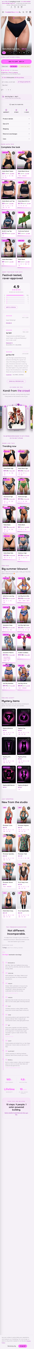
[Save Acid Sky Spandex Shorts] (13, 666)
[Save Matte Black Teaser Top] (13, 153)
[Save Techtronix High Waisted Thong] (27, 480)
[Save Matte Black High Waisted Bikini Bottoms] (27, 452)
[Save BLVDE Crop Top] (13, 213)
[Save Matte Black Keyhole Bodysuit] (13, 508)
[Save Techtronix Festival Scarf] (29, 213)
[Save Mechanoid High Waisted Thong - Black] (13, 480)
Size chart (5, 85)
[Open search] (23, 12)
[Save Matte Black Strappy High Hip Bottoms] (27, 508)
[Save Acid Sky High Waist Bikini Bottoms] (28, 608)
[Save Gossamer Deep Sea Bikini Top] (13, 608)
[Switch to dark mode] (19, 12)
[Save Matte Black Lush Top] (13, 183)
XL (19, 52)
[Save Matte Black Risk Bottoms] (13, 536)
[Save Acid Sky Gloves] (28, 666)
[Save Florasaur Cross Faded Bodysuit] (13, 808)
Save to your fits (17, 104)
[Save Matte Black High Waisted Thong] (29, 19)
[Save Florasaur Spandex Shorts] (13, 836)
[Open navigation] (2, 12)
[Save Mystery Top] (28, 711)
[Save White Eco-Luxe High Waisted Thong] (13, 578)
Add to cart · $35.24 (16, 61)
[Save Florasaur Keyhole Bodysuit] (28, 808)
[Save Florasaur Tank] (28, 836)
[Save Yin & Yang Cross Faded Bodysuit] (28, 865)
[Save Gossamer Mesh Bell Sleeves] (13, 635)
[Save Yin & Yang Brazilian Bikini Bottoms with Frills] (28, 893)
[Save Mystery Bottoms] (13, 711)
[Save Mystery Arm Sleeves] (13, 739)
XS (4, 52)
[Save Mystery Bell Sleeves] (13, 768)
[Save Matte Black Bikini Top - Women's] (13, 241)
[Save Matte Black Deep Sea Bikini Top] (13, 893)
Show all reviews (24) (16, 381)
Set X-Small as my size (8, 82)
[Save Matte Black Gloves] (29, 153)
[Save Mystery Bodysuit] (28, 768)
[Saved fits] (26, 12)
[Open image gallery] (16, 35)
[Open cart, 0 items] (30, 12)
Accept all (22, 1346)
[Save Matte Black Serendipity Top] (29, 241)
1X (28, 52)
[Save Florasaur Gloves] (13, 865)
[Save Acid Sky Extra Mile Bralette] (28, 578)
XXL (24, 52)
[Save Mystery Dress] (28, 739)
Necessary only (12, 1346)
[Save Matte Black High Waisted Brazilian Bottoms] (13, 452)
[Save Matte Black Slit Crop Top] (29, 183)
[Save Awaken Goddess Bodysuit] (28, 635)
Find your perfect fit (25, 81)
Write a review (11, 307)
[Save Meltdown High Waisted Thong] (27, 536)
